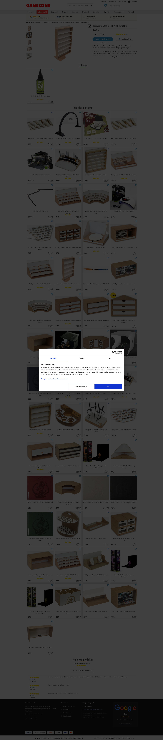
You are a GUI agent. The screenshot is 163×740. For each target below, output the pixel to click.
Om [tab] (110, 358)
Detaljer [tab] (81, 358)
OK (108, 386)
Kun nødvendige (81, 386)
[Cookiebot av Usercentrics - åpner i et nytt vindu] (113, 352)
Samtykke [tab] (53, 358)
